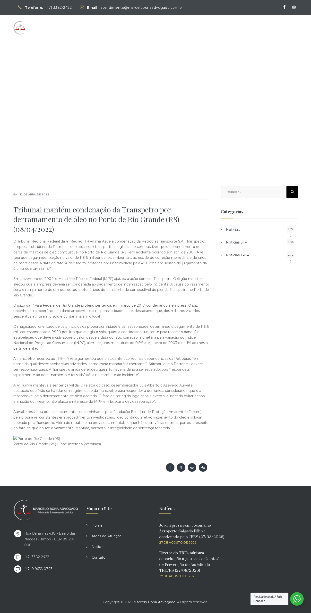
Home (193, 27)
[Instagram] (294, 7)
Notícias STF (236, 242)
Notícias (258, 27)
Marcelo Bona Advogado (154, 602)
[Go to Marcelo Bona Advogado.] (61, 99)
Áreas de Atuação (224, 27)
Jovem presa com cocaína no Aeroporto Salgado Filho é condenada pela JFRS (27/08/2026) (191, 531)
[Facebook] (284, 7)
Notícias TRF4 (237, 255)
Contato (283, 27)
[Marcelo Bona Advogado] (34, 27)
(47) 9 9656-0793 (38, 569)
